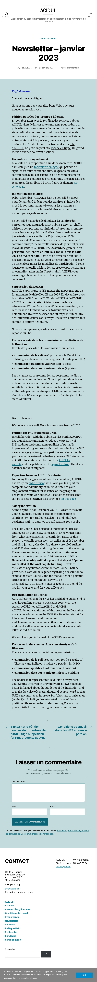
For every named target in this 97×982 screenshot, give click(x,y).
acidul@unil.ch (12, 888)
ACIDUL (27, 67)
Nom (14, 807)
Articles (9, 905)
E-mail (52, 807)
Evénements (12, 917)
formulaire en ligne (46, 167)
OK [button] (84, 975)
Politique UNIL (12, 928)
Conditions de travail (16, 913)
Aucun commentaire (70, 67)
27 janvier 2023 (46, 67)
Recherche (11, 932)
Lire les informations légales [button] (25, 978)
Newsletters (48, 39)
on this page (68, 499)
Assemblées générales (17, 909)
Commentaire (19, 782)
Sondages (10, 936)
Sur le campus (13, 939)
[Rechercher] (46, 954)
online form (36, 483)
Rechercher (10, 949)
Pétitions (10, 924)
